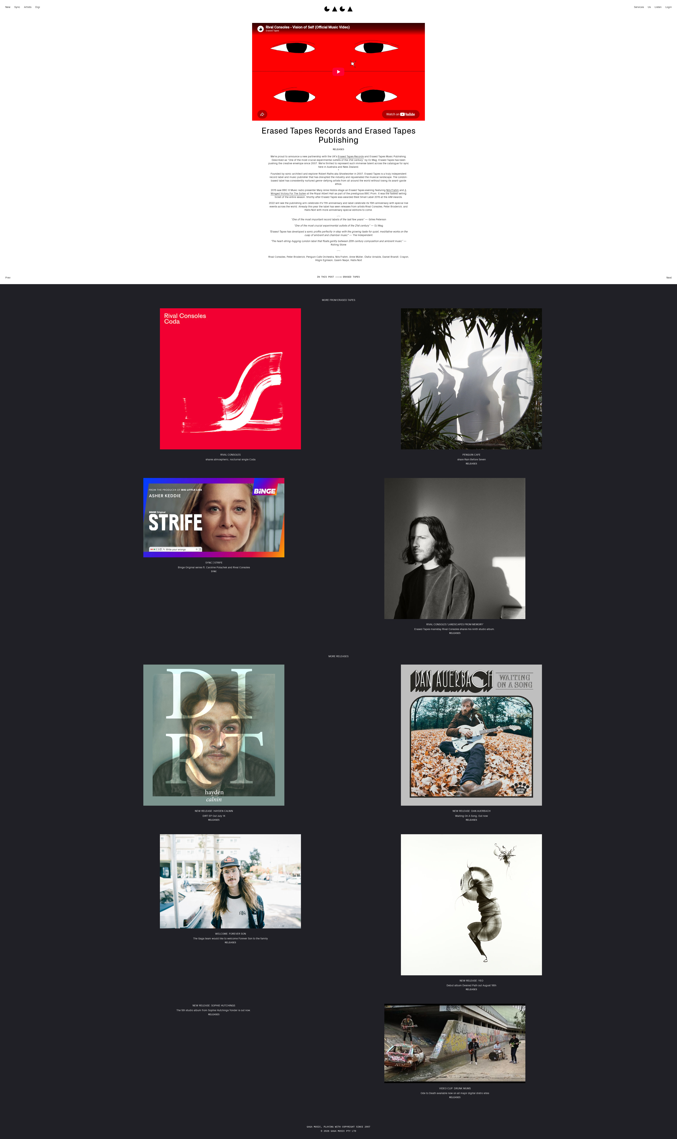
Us (649, 7)
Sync (17, 7)
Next (669, 277)
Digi (37, 7)
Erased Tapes (351, 277)
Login (668, 7)
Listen (658, 7)
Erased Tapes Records (351, 156)
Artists (27, 7)
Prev (7, 277)
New (7, 7)
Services (639, 7)
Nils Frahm (392, 190)
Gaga (338, 8)
